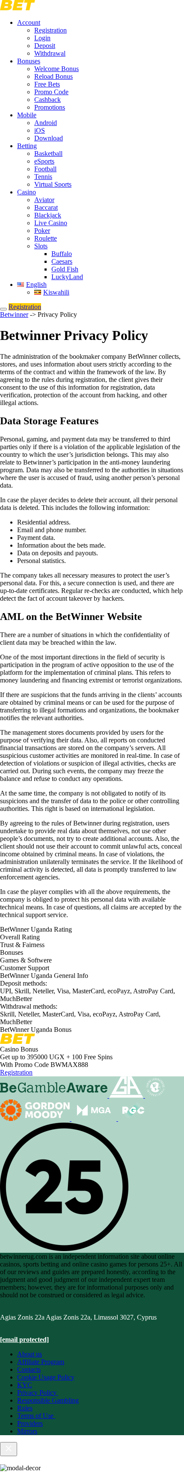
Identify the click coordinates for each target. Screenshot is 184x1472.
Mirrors (27, 1431)
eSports (44, 161)
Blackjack (47, 215)
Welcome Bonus (56, 68)
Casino (26, 192)
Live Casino (50, 222)
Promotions (49, 107)
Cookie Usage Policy (45, 1377)
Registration (50, 30)
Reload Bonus (53, 76)
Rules (25, 1408)
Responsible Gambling (48, 1400)
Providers (30, 1423)
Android (45, 122)
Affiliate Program (40, 1361)
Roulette (45, 238)
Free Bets (47, 84)
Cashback (47, 99)
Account (28, 22)
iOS (39, 130)
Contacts (29, 1369)
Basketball (48, 153)
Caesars (61, 261)
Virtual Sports (52, 184)
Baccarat (46, 207)
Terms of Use (36, 1415)
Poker (42, 230)
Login (42, 38)
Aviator (44, 199)
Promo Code (51, 91)
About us (29, 1354)
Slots (40, 246)
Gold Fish (64, 269)
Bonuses (28, 61)
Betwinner (14, 314)
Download (48, 138)
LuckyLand (67, 276)
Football (45, 169)
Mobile (26, 115)
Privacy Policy (37, 1392)
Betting (27, 145)
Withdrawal (49, 53)
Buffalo (61, 253)
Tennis (43, 176)
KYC (24, 1385)
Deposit (44, 45)
